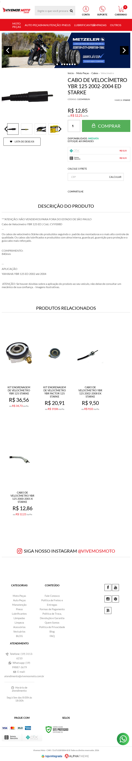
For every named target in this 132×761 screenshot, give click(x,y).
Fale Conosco (52, 595)
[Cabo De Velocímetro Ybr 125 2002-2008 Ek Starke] (90, 372)
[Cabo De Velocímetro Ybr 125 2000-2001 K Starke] (22, 478)
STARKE (126, 100)
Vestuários (19, 631)
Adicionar (21, 418)
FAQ (52, 635)
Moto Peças (82, 73)
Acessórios (19, 627)
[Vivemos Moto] (16, 10)
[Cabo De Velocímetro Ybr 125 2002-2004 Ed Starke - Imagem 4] (54, 129)
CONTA (86, 14)
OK (115, 177)
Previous (7, 50)
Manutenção (19, 604)
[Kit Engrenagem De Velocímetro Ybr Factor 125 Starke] (54, 372)
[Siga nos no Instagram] (107, 599)
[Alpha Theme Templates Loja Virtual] (77, 756)
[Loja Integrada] (52, 756)
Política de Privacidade (52, 627)
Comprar (108, 126)
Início (71, 73)
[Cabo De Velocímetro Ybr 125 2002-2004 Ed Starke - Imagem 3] (40, 129)
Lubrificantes (19, 613)
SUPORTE (102, 14)
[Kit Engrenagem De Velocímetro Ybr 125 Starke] (19, 372)
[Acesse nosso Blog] (107, 610)
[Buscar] (71, 10)
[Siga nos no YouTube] (115, 587)
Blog (52, 631)
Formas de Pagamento (52, 609)
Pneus (19, 609)
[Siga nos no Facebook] (107, 587)
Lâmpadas (19, 618)
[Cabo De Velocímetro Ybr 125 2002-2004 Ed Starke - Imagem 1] (13, 129)
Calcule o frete (77, 168)
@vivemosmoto (96, 551)
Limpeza (19, 622)
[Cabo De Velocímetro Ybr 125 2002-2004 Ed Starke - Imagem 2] (26, 129)
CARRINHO (121, 11)
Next (124, 50)
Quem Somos (52, 622)
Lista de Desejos (24, 141)
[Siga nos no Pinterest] (115, 599)
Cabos (94, 73)
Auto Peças (19, 600)
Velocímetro (107, 73)
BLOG (19, 635)
